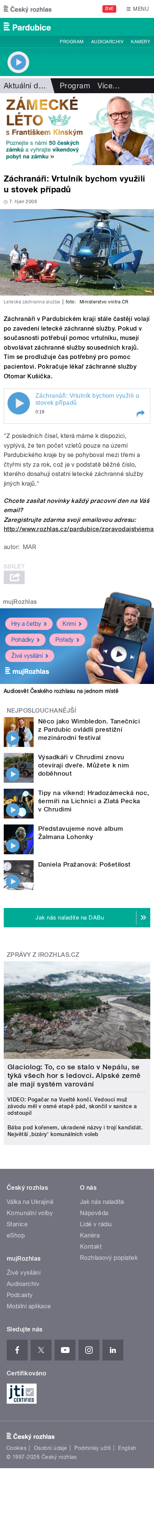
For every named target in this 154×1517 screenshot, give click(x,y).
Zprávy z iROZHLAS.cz (43, 954)
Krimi (69, 623)
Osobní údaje (50, 1448)
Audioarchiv (107, 41)
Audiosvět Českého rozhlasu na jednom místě (61, 691)
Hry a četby (26, 623)
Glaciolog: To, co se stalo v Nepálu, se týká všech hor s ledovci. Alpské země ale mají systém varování (74, 1075)
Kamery (140, 41)
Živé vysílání (27, 655)
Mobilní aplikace (29, 1306)
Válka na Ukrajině (30, 1201)
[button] (140, 414)
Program (71, 41)
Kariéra (89, 1235)
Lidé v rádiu (96, 1224)
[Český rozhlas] (28, 9)
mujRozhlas (20, 601)
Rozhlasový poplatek (109, 1257)
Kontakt (91, 1246)
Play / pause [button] (18, 403)
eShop (16, 1235)
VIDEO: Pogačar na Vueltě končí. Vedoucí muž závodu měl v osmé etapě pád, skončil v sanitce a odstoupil (72, 1106)
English (127, 1448)
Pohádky (22, 639)
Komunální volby (30, 1213)
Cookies (16, 1448)
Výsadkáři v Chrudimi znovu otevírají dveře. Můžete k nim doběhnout (83, 765)
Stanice (17, 1224)
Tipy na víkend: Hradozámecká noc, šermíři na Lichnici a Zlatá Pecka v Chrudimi (94, 801)
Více (109, 85)
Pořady (64, 639)
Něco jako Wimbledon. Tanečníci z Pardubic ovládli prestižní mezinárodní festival (89, 729)
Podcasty (20, 1295)
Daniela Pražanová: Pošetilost (84, 864)
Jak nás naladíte (102, 1201)
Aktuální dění (26, 85)
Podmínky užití (92, 1448)
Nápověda (94, 1213)
